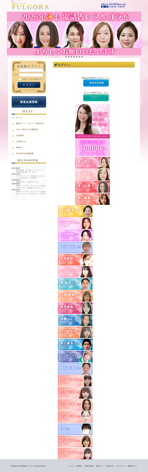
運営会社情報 (89, 466)
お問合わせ (109, 466)
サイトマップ (120, 466)
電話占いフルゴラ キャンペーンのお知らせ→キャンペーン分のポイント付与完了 (30, 194)
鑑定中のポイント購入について (27, 182)
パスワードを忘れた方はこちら (29, 90)
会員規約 (79, 466)
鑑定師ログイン (133, 466)
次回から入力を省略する (31, 79)
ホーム (71, 466)
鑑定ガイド (99, 466)
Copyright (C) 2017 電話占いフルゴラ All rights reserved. (28, 466)
